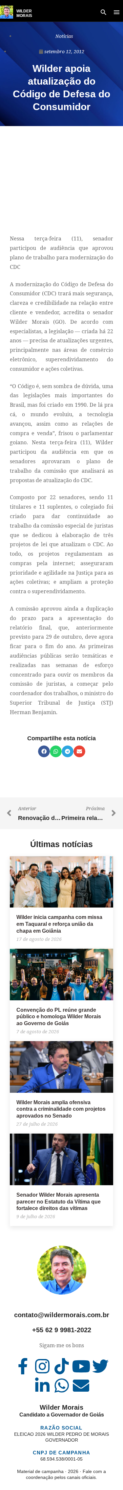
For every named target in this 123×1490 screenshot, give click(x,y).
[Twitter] (100, 1366)
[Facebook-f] (23, 1366)
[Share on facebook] (44, 751)
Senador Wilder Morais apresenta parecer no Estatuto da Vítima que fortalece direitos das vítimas (58, 1201)
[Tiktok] (61, 1366)
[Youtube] (81, 1366)
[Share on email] (79, 751)
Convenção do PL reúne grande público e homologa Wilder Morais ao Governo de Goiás (58, 1016)
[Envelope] (81, 1385)
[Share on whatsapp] (56, 751)
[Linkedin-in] (42, 1385)
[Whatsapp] (61, 1385)
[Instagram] (42, 1366)
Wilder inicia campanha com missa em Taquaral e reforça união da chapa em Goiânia (59, 924)
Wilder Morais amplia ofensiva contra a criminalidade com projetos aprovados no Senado (61, 1109)
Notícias (64, 36)
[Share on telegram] (67, 751)
